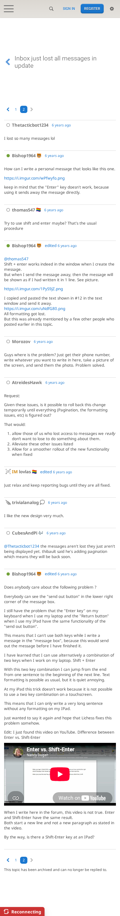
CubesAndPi (24, 533)
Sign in (69, 9)
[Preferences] (112, 8)
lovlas (21, 471)
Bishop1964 (24, 155)
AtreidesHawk (27, 382)
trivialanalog (25, 502)
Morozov (21, 341)
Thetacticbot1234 (30, 125)
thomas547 (23, 210)
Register (92, 9)
